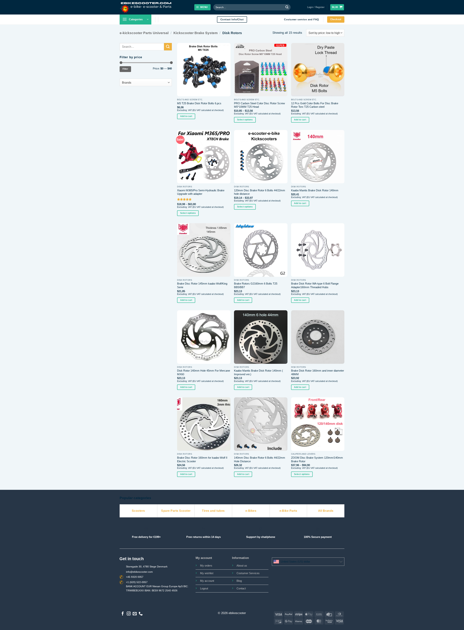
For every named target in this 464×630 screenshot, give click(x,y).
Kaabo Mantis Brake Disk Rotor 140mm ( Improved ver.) (258, 372)
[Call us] (141, 614)
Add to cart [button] (186, 116)
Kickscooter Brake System (195, 33)
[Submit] (287, 7)
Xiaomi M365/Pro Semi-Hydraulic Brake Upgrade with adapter (200, 192)
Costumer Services (248, 573)
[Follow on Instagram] (129, 614)
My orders (206, 565)
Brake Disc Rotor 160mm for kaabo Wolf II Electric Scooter (202, 459)
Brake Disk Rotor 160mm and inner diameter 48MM (317, 372)
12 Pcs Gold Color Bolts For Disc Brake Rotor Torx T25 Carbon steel (314, 105)
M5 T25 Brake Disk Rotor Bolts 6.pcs (199, 103)
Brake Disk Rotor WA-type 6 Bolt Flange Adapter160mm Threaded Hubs (315, 285)
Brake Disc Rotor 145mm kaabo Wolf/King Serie (202, 285)
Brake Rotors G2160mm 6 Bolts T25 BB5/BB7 (255, 285)
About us (242, 565)
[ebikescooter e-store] (146, 7)
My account (207, 580)
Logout (204, 588)
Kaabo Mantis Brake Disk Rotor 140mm (314, 190)
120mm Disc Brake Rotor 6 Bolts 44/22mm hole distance (259, 192)
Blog (239, 580)
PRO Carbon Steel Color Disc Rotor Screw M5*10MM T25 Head (259, 105)
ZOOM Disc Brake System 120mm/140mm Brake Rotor (317, 459)
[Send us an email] (135, 614)
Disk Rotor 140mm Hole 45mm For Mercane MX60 (203, 372)
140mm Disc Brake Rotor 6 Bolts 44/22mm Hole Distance (259, 459)
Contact (241, 588)
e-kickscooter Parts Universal (144, 33)
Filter (125, 69)
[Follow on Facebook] (123, 614)
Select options (245, 119)
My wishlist (206, 573)
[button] (202, 7)
